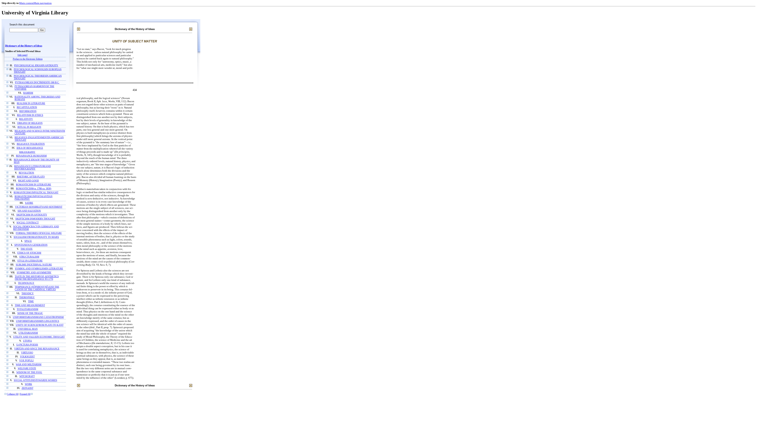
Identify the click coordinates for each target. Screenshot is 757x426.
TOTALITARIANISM (27, 309)
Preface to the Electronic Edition (28, 59)
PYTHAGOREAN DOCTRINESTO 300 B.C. (37, 82)
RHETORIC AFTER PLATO (31, 177)
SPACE (28, 241)
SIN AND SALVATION (29, 211)
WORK (28, 384)
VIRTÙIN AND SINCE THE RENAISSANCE (36, 349)
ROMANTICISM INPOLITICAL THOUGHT (36, 192)
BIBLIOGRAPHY (27, 152)
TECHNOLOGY (26, 283)
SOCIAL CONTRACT (28, 222)
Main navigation (43, 3)
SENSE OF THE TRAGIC (30, 313)
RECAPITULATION (27, 107)
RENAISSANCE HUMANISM (31, 156)
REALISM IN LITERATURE (31, 103)
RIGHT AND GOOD (28, 180)
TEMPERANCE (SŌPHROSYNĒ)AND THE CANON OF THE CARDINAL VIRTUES (37, 288)
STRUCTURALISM (29, 257)
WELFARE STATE (27, 368)
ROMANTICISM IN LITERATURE (33, 184)
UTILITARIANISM (28, 333)
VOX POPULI (26, 360)
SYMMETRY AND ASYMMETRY (34, 272)
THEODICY (27, 293)
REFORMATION (27, 111)
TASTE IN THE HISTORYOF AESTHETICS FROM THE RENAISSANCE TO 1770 (37, 277)
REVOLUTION (26, 173)
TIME (31, 301)
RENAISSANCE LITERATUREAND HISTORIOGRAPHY (32, 167)
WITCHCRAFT (27, 376)
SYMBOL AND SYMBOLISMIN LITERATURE (39, 268)
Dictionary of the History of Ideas (23, 45)
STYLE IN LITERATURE (30, 261)
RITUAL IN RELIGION (29, 127)
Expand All (25, 394)
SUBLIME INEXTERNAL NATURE (34, 264)
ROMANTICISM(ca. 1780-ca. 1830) (33, 188)
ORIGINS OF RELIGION (30, 123)
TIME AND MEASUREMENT (30, 305)
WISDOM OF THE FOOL (29, 372)
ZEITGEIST (27, 388)
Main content (26, 3)
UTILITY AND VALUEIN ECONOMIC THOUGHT (39, 337)
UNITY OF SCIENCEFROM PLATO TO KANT (39, 325)
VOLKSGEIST (27, 356)
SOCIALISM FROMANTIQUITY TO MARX (36, 237)
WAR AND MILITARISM (28, 364)
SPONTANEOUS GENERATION (31, 245)
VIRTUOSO (27, 352)
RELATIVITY (26, 119)
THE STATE (27, 249)
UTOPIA (27, 341)
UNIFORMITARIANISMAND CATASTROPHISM (38, 317)
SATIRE (29, 203)
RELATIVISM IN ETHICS (30, 115)
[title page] (22, 55)
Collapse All (12, 394)
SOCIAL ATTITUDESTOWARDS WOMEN (35, 380)
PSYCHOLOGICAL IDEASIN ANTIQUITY (36, 65)
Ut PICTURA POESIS (27, 345)
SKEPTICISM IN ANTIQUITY (31, 215)
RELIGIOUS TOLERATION (31, 144)
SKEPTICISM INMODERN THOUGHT (35, 219)
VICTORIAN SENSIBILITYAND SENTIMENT (38, 207)
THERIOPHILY (27, 297)
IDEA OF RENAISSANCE (30, 148)
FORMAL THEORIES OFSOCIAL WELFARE (39, 233)
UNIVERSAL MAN (28, 329)
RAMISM (28, 93)
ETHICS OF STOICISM (29, 253)
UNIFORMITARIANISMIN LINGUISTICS (37, 321)
